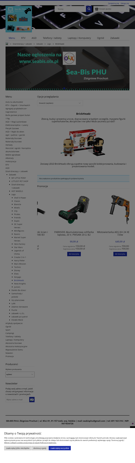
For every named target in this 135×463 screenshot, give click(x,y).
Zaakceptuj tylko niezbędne (17, 448)
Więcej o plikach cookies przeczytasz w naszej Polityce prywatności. (30, 442)
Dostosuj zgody (39, 448)
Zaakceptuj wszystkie (59, 448)
